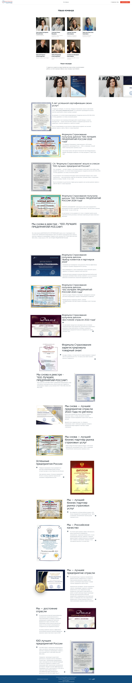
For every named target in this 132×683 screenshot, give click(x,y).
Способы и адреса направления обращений (66, 681)
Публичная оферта (65, 680)
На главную (66, 2)
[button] (125, 2)
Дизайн (90, 679)
